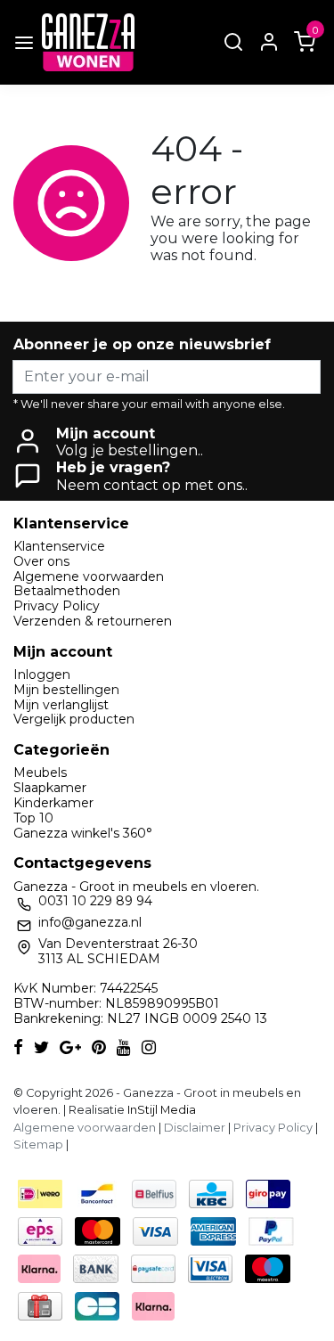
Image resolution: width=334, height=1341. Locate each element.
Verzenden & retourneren (92, 621)
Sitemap (38, 1144)
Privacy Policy (56, 606)
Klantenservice (59, 546)
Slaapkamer (49, 788)
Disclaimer (194, 1127)
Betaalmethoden (66, 591)
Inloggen (41, 674)
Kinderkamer (53, 803)
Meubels (40, 773)
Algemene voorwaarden (88, 576)
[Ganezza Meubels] (88, 42)
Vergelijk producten (73, 719)
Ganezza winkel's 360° (82, 833)
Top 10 (33, 818)
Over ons (41, 561)
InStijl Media (160, 1109)
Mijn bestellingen (66, 690)
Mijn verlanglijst (61, 705)
